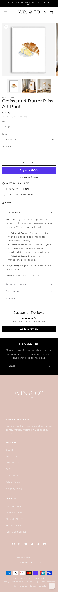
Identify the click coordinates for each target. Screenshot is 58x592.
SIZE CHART (12, 475)
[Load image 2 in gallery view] (29, 86)
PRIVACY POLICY (15, 525)
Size (4, 121)
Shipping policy (20, 586)
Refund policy (18, 582)
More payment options (29, 177)
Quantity (6, 146)
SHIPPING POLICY (15, 512)
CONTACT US (13, 463)
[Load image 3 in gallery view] (44, 86)
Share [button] (8, 202)
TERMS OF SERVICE (16, 532)
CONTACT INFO (14, 506)
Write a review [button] (29, 329)
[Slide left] (3, 87)
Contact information (38, 586)
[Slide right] (55, 87)
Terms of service (48, 582)
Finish (5, 134)
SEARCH (10, 450)
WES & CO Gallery (27, 578)
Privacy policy (32, 582)
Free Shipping (8, 117)
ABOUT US (11, 456)
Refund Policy (13, 482)
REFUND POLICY (15, 519)
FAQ (8, 469)
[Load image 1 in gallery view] (14, 86)
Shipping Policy (14, 488)
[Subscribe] (49, 366)
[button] (6, 13)
